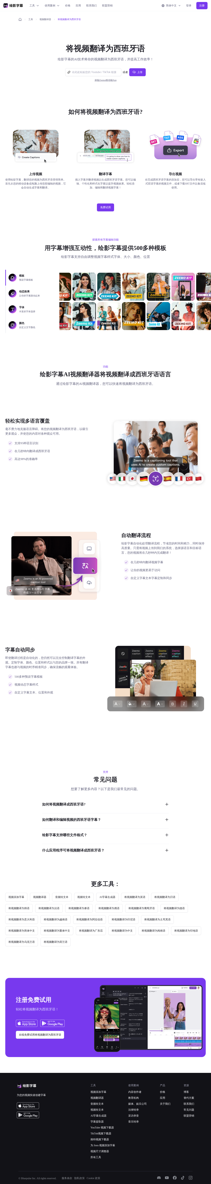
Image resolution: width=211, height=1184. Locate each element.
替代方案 (189, 1097)
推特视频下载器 (99, 1139)
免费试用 (105, 207)
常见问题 (189, 1109)
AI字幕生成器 (98, 1115)
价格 (67, 5)
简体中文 (171, 5)
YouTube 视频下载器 (102, 1127)
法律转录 (133, 1109)
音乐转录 (133, 1121)
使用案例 (50, 5)
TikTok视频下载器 (100, 1133)
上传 (139, 72)
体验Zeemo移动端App (106, 80)
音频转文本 (97, 1103)
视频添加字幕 (98, 1092)
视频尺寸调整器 (99, 1151)
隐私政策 (79, 1178)
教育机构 (133, 1097)
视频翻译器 (45, 19)
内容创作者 (134, 1092)
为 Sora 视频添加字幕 (102, 1145)
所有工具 (95, 1157)
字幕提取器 (97, 1121)
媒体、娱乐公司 (137, 1103)
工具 (32, 5)
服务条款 (67, 1178)
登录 (188, 5)
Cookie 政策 (93, 1178)
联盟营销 (107, 5)
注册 (202, 5)
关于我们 (165, 1103)
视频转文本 (97, 1109)
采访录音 (133, 1115)
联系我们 (91, 5)
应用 (78, 5)
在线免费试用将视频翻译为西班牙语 (40, 1034)
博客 (186, 1092)
